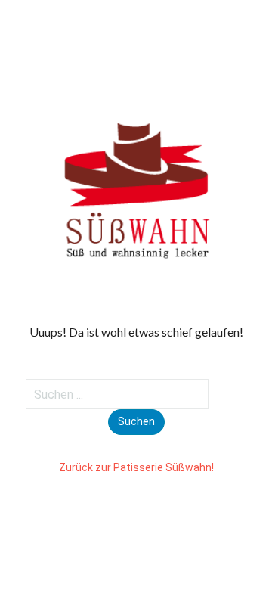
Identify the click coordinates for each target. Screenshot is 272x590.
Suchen (136, 421)
